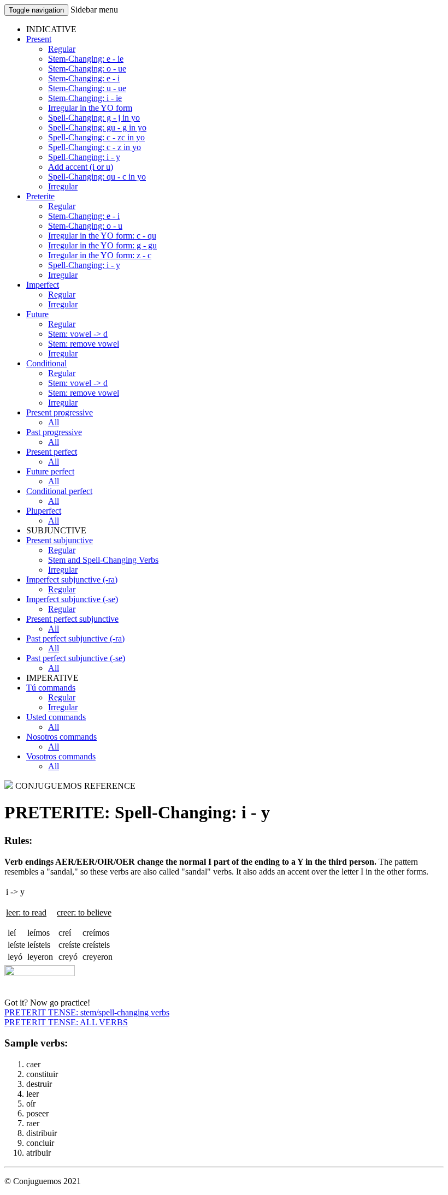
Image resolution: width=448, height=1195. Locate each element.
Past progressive (54, 432)
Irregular (63, 186)
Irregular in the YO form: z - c (99, 255)
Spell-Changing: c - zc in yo (96, 137)
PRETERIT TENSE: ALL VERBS (66, 1022)
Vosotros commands (61, 756)
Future (37, 314)
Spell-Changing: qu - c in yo (97, 176)
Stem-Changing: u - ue (87, 88)
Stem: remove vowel (83, 343)
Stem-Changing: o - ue (87, 68)
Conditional (46, 363)
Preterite (40, 196)
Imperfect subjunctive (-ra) (71, 579)
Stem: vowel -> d (78, 333)
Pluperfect (43, 510)
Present (38, 39)
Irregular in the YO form (90, 107)
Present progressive (59, 412)
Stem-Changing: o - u (85, 225)
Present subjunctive (59, 540)
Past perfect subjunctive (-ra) (75, 638)
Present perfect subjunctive (72, 618)
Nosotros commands (61, 736)
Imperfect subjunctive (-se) (72, 599)
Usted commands (56, 717)
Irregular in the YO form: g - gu (102, 245)
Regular (61, 48)
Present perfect (51, 451)
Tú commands (50, 687)
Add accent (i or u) (80, 166)
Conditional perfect (59, 491)
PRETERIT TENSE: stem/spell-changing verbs (86, 1012)
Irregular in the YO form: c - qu (102, 235)
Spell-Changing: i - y (84, 157)
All (53, 422)
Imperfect (42, 284)
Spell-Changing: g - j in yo (94, 117)
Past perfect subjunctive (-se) (75, 658)
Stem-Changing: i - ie (85, 98)
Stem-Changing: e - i (84, 78)
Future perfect (50, 471)
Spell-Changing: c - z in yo (94, 147)
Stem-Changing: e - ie (85, 58)
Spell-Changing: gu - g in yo (97, 127)
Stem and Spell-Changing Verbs (103, 559)
